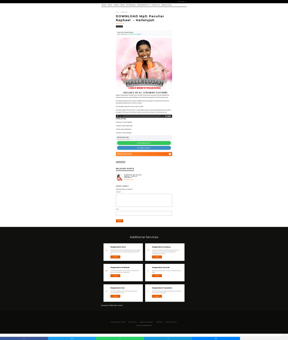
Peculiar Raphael (121, 162)
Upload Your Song (118, 322)
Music (110, 5)
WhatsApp (132, 34)
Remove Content (146, 322)
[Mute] (166, 116)
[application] (144, 116)
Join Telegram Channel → (144, 148)
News (123, 5)
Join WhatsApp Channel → (144, 143)
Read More (115, 256)
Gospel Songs (119, 26)
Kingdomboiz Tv (143, 5)
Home (104, 5)
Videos (116, 5)
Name (117, 209)
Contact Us (156, 5)
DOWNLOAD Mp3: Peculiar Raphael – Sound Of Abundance (133, 176)
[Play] (118, 116)
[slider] (169, 116)
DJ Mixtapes (131, 5)
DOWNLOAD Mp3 (121, 118)
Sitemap (159, 322)
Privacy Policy (171, 322)
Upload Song (166, 5)
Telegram (138, 34)
